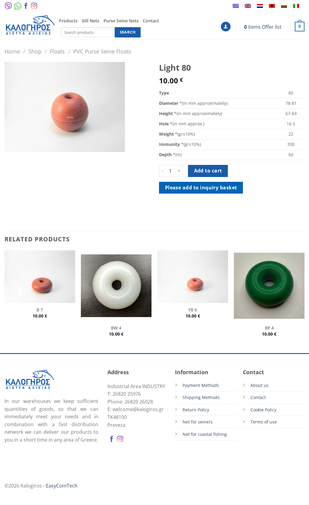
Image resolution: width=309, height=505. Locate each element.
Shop (34, 51)
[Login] (226, 27)
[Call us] (41, 7)
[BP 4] (269, 285)
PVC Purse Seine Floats (102, 51)
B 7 (40, 310)
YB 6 (192, 310)
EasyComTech (62, 485)
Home (12, 51)
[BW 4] (116, 285)
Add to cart (208, 170)
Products (68, 21)
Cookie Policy (263, 410)
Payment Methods (201, 385)
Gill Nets (90, 21)
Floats (57, 51)
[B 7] (40, 276)
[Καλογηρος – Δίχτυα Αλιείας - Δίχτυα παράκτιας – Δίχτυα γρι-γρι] (30, 25)
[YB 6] (193, 276)
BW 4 (116, 328)
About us (259, 385)
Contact (151, 21)
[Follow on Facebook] (26, 7)
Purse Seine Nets (121, 21)
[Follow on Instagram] (34, 7)
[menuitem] (236, 6)
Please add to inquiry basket (201, 187)
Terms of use (263, 422)
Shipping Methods (201, 397)
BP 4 (269, 328)
